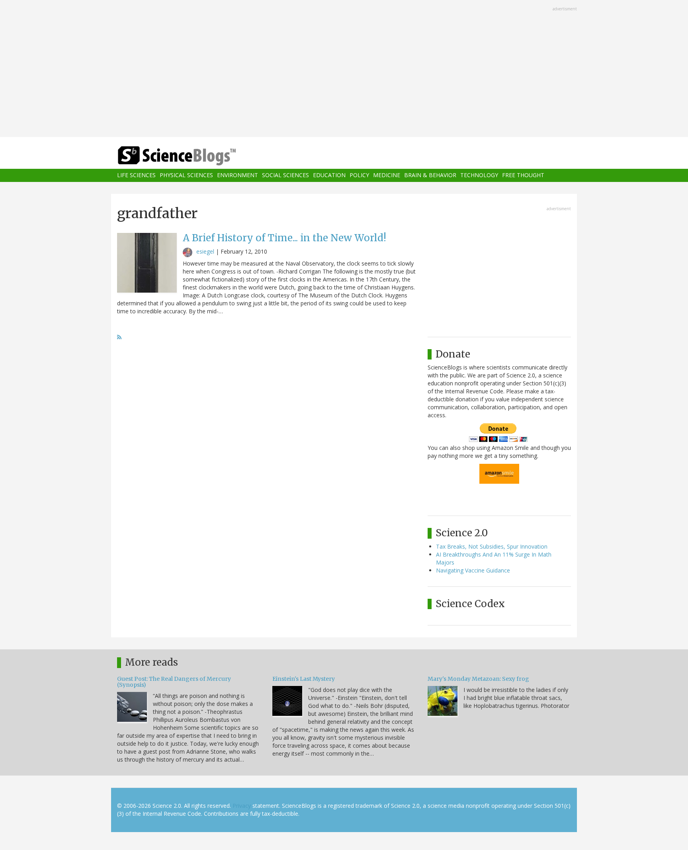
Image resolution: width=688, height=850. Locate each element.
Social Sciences (285, 175)
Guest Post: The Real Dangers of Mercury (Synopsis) (174, 681)
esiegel (205, 251)
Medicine (386, 175)
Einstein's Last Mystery (303, 678)
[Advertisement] (344, 69)
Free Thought (523, 175)
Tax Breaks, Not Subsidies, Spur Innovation (491, 546)
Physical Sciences (186, 175)
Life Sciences (136, 175)
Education (329, 175)
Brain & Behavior (430, 175)
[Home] (192, 156)
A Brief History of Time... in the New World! (284, 238)
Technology (479, 175)
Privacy (242, 805)
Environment (237, 175)
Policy (359, 175)
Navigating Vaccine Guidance (473, 570)
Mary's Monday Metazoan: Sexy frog (478, 678)
